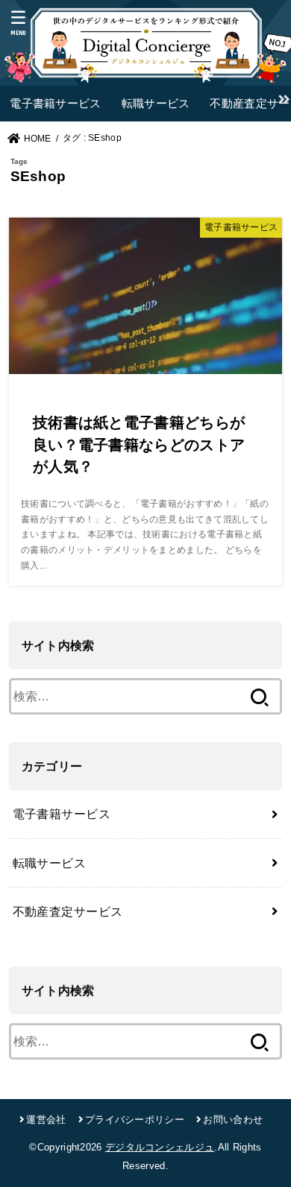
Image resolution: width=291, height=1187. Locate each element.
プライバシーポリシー (134, 1119)
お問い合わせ (233, 1119)
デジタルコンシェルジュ (159, 1147)
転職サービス (156, 103)
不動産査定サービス (68, 911)
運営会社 (46, 1119)
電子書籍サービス (55, 103)
